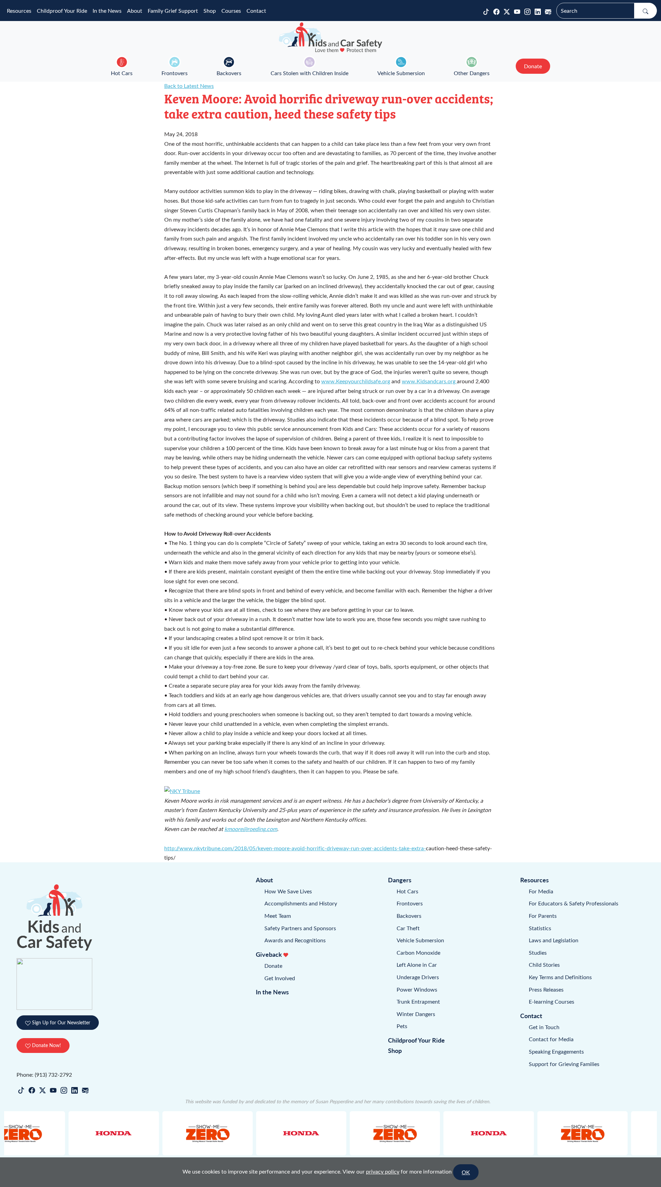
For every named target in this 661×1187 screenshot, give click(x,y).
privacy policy (382, 1171)
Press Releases (546, 989)
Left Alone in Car (417, 964)
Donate (273, 965)
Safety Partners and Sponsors (300, 928)
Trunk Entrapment (418, 1001)
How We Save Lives (288, 891)
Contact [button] (256, 10)
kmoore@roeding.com (250, 828)
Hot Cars (122, 73)
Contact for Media (551, 1039)
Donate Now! (46, 1045)
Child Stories (544, 964)
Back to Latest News (189, 85)
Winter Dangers (416, 1013)
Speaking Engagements (556, 1051)
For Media (541, 891)
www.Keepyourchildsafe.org (355, 381)
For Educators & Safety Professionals (573, 903)
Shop (209, 10)
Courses (231, 10)
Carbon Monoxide (418, 952)
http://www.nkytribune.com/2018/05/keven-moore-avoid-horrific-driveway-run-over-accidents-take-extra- (295, 848)
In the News (107, 10)
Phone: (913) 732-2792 (44, 1074)
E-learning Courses (551, 1001)
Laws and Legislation (553, 940)
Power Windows (417, 989)
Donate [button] (533, 66)
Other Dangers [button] (472, 73)
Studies (538, 952)
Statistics (540, 928)
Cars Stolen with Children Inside (309, 73)
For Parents (543, 915)
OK (466, 1172)
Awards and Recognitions (295, 940)
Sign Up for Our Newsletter (60, 1022)
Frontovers (174, 73)
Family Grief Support (173, 10)
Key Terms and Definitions (560, 977)
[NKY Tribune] (182, 790)
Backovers (229, 73)
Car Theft (408, 928)
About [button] (134, 10)
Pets (402, 1025)
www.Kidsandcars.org (429, 381)
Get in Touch (544, 1027)
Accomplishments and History (300, 903)
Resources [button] (19, 10)
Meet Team (277, 915)
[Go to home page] (330, 37)
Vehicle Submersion (401, 73)
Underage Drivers (418, 977)
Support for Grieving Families (564, 1063)
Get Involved (279, 978)
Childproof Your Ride (62, 10)
